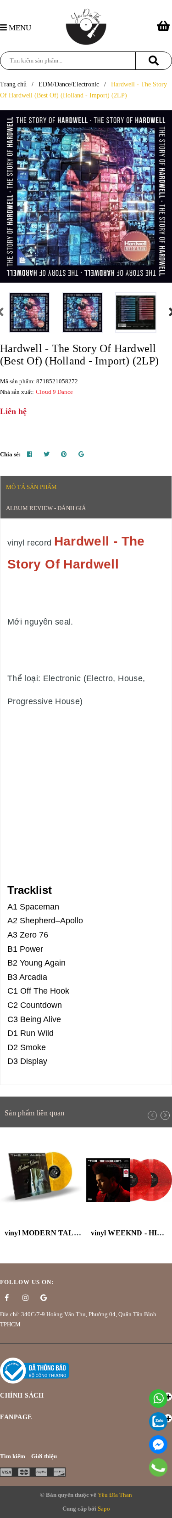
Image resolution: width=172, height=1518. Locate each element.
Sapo (104, 1508)
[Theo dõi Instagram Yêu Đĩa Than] (25, 1298)
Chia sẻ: (10, 454)
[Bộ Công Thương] (34, 1369)
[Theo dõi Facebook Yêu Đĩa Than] (7, 1298)
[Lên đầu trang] (160, 1506)
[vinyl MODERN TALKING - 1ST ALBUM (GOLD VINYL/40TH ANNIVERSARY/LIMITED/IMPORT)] (43, 1180)
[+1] (81, 454)
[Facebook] (158, 1444)
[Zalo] (158, 1421)
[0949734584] (158, 1467)
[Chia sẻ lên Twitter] (46, 454)
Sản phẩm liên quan (34, 1113)
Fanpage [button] (16, 1417)
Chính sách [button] (22, 1395)
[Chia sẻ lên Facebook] (29, 454)
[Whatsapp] (158, 1398)
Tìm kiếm (12, 1456)
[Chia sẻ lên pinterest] (64, 454)
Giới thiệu (44, 1456)
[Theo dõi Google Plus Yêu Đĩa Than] (43, 1298)
